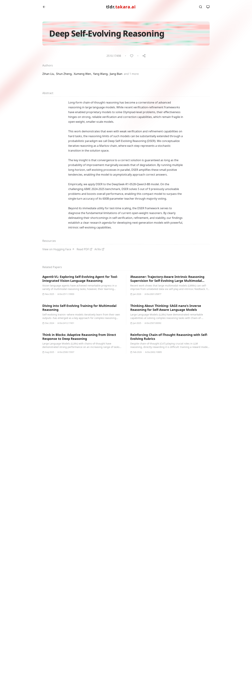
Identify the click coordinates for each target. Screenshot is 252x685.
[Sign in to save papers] (131, 55)
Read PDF (83, 249)
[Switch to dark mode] (208, 7)
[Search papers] (200, 7)
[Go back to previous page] (44, 7)
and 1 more (131, 74)
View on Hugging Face (56, 249)
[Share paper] (144, 55)
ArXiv (97, 249)
